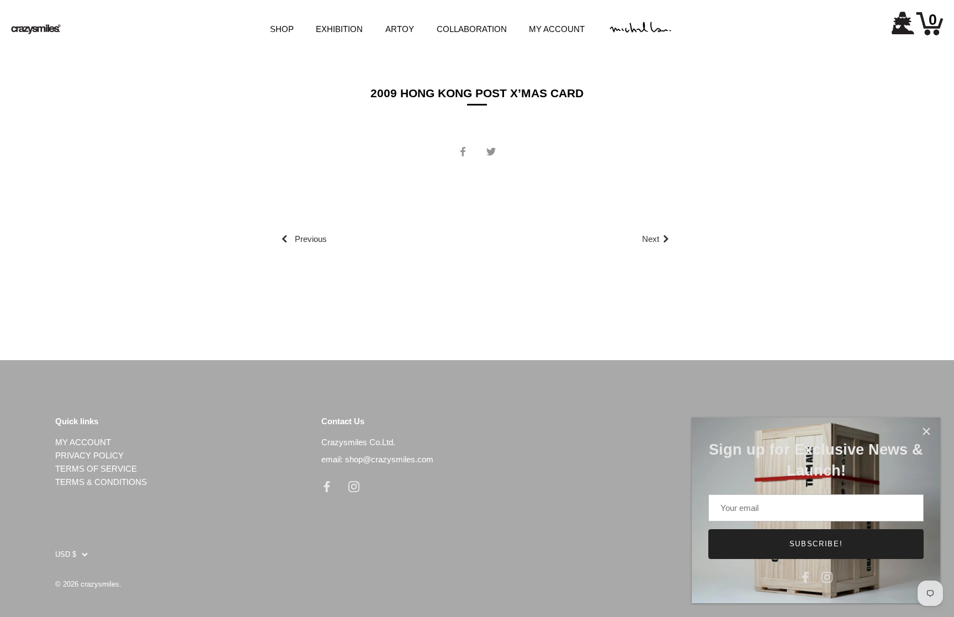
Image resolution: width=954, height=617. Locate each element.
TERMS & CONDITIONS (101, 482)
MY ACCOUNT (557, 29)
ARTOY (399, 29)
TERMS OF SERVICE (96, 468)
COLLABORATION (472, 29)
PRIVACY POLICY (89, 455)
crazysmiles (100, 584)
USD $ (65, 554)
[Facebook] (805, 576)
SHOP (282, 29)
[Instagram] (827, 576)
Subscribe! (816, 544)
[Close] (926, 431)
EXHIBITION (339, 29)
